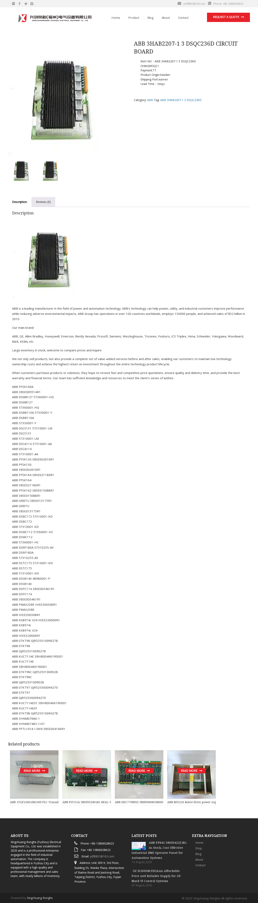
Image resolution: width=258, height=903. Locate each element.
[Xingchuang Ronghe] (55, 17)
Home (115, 18)
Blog (150, 18)
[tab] (19, 202)
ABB (150, 100)
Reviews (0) (43, 202)
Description (19, 202)
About (165, 18)
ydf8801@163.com (102, 856)
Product (133, 18)
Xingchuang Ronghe (40, 898)
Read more (32, 771)
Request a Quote (226, 17)
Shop (198, 848)
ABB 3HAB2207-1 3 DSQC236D (181, 100)
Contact (183, 18)
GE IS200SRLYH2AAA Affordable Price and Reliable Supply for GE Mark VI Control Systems (156, 876)
